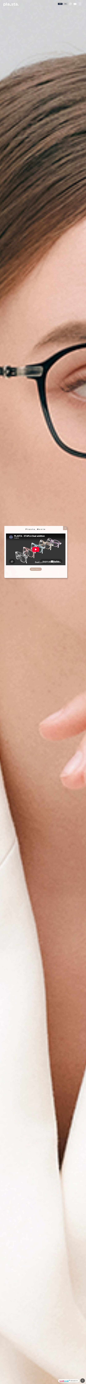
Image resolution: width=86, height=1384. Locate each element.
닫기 (65, 528)
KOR (60, 4)
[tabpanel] (43, 692)
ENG (65, 4)
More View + (35, 569)
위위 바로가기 (74, 1381)
